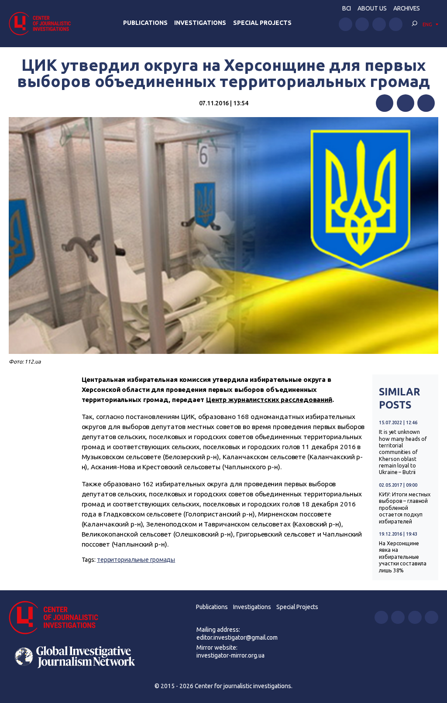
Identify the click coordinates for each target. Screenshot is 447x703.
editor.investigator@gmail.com (237, 637)
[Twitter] (405, 103)
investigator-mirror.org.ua (230, 655)
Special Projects (262, 22)
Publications (145, 22)
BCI (346, 8)
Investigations (200, 22)
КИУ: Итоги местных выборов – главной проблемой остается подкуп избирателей (404, 508)
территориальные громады (136, 559)
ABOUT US (372, 8)
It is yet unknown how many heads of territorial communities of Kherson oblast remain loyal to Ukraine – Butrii (403, 452)
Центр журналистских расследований (269, 399)
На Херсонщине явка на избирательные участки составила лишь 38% (402, 556)
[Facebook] (384, 103)
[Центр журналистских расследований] (42, 23)
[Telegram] (426, 103)
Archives (406, 8)
